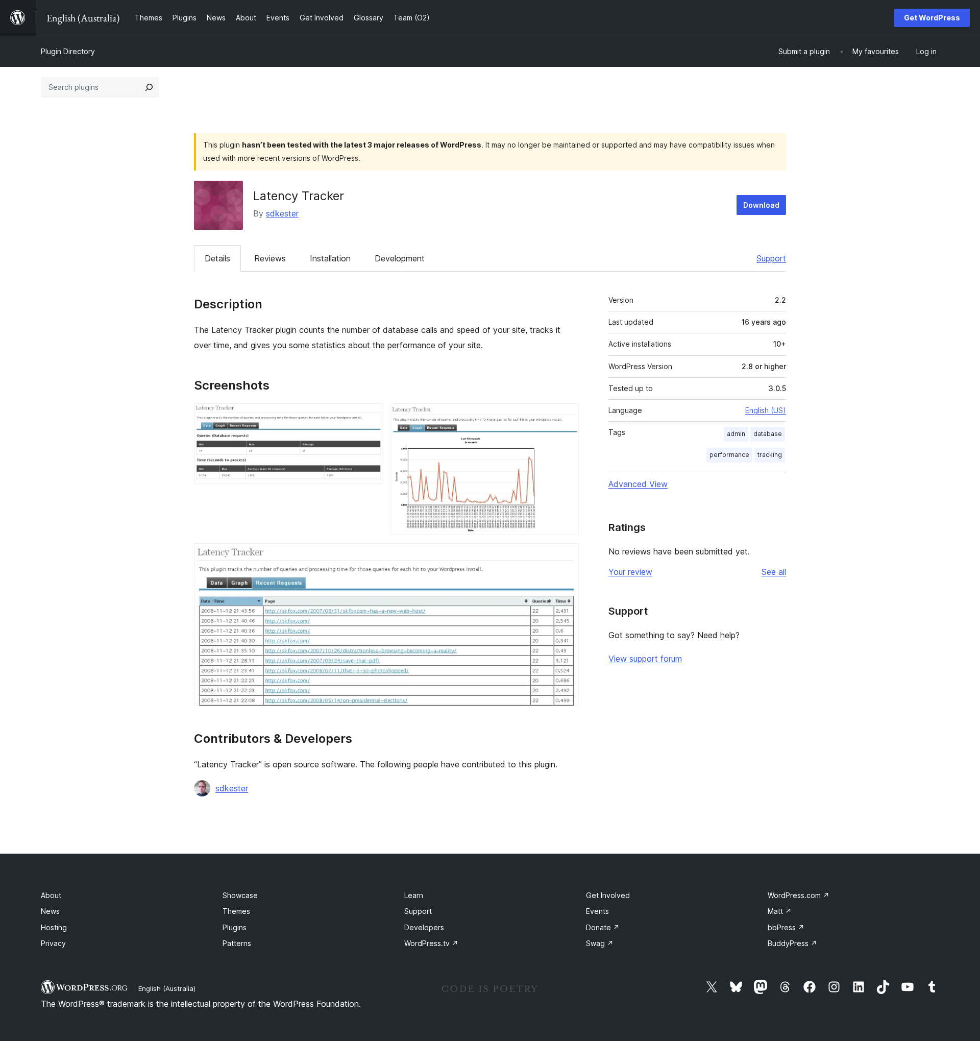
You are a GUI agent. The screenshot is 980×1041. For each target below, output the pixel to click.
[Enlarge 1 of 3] (368, 417)
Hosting (54, 927)
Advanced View (638, 484)
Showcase (240, 895)
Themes (236, 911)
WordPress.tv (431, 943)
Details (217, 258)
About (51, 895)
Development (400, 258)
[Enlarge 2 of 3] (565, 417)
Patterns (237, 943)
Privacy (53, 943)
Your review (630, 572)
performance (729, 454)
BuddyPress (792, 943)
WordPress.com (798, 895)
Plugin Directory (68, 51)
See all (774, 572)
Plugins (235, 927)
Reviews (270, 258)
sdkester (282, 213)
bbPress (786, 927)
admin (736, 434)
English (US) (765, 410)
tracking (769, 454)
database (767, 434)
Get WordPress (932, 17)
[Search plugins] (149, 87)
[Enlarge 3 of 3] (565, 557)
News (50, 911)
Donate (603, 927)
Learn (413, 895)
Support (771, 258)
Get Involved (608, 895)
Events (597, 911)
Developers (424, 927)
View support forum (645, 658)
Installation (330, 258)
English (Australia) (166, 988)
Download (761, 205)
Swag (600, 943)
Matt (780, 911)
